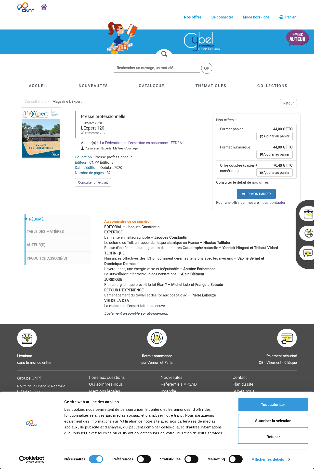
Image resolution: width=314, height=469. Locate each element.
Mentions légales (104, 391)
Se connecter (222, 17)
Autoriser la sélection (273, 421)
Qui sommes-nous (106, 384)
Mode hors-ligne (256, 17)
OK (206, 68)
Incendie (168, 391)
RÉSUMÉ (36, 219)
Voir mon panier (256, 194)
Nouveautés (172, 377)
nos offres (260, 182)
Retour (288, 103)
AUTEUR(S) (36, 245)
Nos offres (193, 17)
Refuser (273, 437)
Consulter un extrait (93, 182)
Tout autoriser (273, 404)
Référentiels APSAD (179, 384)
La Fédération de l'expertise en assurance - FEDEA (140, 143)
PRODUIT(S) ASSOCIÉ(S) (47, 258)
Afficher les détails (268, 459)
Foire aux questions (107, 377)
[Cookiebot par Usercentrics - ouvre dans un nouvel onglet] (31, 459)
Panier (290, 17)
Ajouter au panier (276, 136)
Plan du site (243, 384)
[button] (152, 86)
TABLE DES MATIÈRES (45, 231)
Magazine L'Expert (67, 101)
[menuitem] (41, 133)
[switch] (144, 459)
